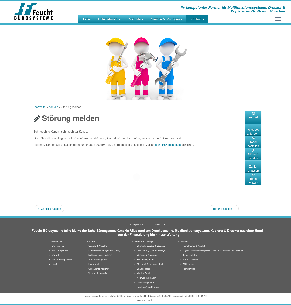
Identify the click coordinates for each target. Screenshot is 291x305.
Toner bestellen (224, 209)
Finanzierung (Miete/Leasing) (151, 250)
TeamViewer (253, 181)
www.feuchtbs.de (145, 300)
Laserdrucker (95, 264)
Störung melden (253, 156)
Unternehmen (108, 19)
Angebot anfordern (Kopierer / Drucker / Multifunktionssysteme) (213, 250)
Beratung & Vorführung (148, 286)
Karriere (56, 264)
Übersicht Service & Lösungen (151, 245)
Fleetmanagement (145, 259)
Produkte (134, 19)
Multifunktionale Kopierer (100, 254)
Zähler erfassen (49, 209)
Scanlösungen (143, 268)
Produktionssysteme (98, 259)
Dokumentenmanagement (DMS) (104, 250)
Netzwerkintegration (146, 277)
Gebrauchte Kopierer (98, 268)
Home (86, 19)
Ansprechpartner (60, 250)
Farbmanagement (145, 282)
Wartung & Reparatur (147, 254)
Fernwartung (189, 268)
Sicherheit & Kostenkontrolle (150, 264)
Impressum (138, 224)
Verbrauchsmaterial (97, 273)
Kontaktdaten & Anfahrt (194, 245)
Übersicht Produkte (97, 245)
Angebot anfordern (253, 131)
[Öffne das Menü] (278, 19)
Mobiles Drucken (145, 273)
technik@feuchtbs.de (168, 145)
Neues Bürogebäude (62, 259)
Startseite (40, 107)
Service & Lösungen (166, 19)
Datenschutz (160, 224)
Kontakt (196, 19)
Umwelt (55, 254)
